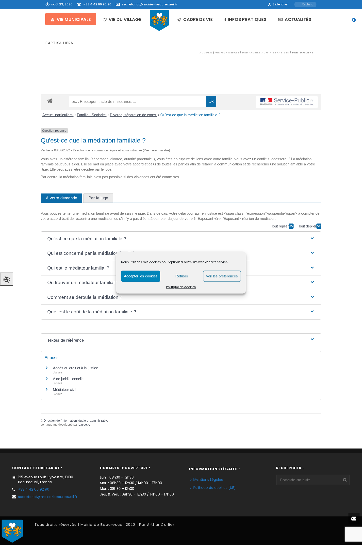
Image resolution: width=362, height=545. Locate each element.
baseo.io (84, 424)
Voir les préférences (222, 276)
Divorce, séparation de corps (133, 115)
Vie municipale (74, 19)
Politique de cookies (181, 287)
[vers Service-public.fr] (287, 102)
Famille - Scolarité (92, 115)
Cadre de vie (198, 19)
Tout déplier (307, 226)
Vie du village (125, 19)
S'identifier (280, 4)
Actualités (298, 19)
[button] (181, 239)
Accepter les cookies (141, 276)
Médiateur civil (64, 389)
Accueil (205, 52)
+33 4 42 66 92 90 (97, 4)
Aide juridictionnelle (68, 379)
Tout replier (280, 226)
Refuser (181, 276)
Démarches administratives (265, 52)
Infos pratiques (247, 19)
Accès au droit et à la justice (75, 368)
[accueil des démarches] (49, 100)
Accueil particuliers (58, 115)
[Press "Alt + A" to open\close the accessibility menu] (6, 279)
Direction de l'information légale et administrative (76, 420)
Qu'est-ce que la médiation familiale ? (190, 115)
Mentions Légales (208, 479)
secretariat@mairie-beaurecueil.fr (150, 4)
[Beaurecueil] (159, 20)
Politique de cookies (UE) (214, 487)
